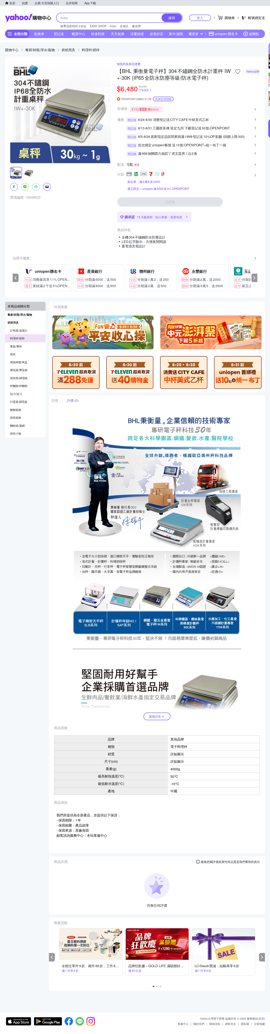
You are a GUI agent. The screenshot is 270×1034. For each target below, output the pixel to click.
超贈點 (254, 33)
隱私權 (245, 1024)
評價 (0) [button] (72, 400)
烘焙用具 (68, 49)
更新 (261, 1018)
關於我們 (198, 1024)
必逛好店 (156, 33)
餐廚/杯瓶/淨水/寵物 (40, 49)
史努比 (124, 26)
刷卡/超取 (176, 33)
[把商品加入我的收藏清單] (237, 71)
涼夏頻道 (137, 33)
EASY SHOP (98, 26)
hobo (113, 26)
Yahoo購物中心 (28, 18)
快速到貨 (98, 33)
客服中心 (183, 1024)
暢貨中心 (78, 33)
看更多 (194, 33)
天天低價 (117, 33)
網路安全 (230, 1024)
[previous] (16, 278)
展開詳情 (155, 716)
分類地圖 (259, 1024)
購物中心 (12, 49)
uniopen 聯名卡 (226, 33)
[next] (254, 278)
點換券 (39, 33)
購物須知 (214, 1024)
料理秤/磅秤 (91, 49)
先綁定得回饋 (163, 99)
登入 (200, 17)
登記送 (59, 33)
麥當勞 (136, 26)
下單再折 (144, 90)
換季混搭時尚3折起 (73, 26)
